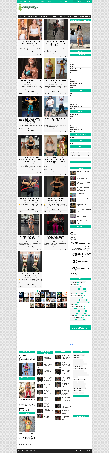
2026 (72, 229)
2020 (72, 237)
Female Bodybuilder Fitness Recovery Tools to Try (48, 410)
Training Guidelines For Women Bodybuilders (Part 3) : (55, 199)
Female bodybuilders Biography (77, 68)
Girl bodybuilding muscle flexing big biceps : (30, 81)
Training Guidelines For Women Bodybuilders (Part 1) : (55, 237)
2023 (72, 233)
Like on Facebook (75, 152)
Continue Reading (30, 52)
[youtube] (87, 1)
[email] (85, 1)
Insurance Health (74, 104)
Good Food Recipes (75, 120)
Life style (60, 1)
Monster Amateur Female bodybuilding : (81, 204)
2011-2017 (31, 450)
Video (72, 87)
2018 (72, 239)
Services (83, 383)
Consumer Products (75, 95)
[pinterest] (89, 1)
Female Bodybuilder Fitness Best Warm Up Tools (48, 399)
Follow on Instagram (76, 157)
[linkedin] (26, 410)
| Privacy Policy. (35, 450)
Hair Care (73, 102)
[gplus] (78, 1)
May (73, 275)
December (74, 242)
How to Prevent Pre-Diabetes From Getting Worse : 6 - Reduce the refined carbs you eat (83, 189)
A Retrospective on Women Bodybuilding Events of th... (80, 246)
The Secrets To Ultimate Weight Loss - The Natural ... (81, 244)
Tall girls (76, 16)
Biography (61, 16)
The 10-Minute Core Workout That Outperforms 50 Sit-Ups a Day (62, 400)
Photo (54, 1)
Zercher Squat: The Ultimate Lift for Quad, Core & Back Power (66, 406)
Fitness (67, 16)
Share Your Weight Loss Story (45, 1)
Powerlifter (73, 85)
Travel (72, 143)
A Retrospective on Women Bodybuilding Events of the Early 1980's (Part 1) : (30, 159)
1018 (44, 290)
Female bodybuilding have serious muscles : (83, 172)
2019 (72, 238)
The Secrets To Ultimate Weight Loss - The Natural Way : (30, 42)
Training (30, 16)
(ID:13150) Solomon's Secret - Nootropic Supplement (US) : (82, 215)
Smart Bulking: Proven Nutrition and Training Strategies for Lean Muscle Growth (44, 379)
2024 (72, 232)
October (74, 272)
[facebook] (76, 1)
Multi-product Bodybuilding (77, 106)
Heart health (74, 125)
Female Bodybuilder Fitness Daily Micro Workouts (47, 358)
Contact (35, 1)
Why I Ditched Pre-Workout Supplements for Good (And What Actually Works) (44, 372)
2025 (72, 230)
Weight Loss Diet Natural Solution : (55, 81)
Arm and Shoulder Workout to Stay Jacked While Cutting (66, 412)
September (74, 273)
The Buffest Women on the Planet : (83, 198)
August (74, 274)
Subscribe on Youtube (76, 155)
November (74, 270)
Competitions (74, 77)
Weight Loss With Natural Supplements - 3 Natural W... (80, 257)
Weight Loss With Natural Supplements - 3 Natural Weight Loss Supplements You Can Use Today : (55, 160)
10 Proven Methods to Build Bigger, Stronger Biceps (66, 418)
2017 (72, 241)
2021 (72, 236)
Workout (65, 1)
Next (47, 290)
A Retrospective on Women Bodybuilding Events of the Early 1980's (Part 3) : (55, 43)
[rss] (83, 1)
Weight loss (42, 16)
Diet (71, 16)
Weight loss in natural (76, 62)
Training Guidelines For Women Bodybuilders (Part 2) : (30, 237)
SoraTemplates (23, 450)
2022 (72, 234)
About (25, 1)
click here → (21, 408)
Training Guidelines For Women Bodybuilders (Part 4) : (30, 199)
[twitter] (74, 1)
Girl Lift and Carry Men (76, 74)
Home (20, 1)
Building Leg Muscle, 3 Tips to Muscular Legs (27, 356)
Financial (73, 137)
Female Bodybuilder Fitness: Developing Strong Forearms (47, 405)
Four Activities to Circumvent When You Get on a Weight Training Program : (83, 222)
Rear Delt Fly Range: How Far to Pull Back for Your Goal (48, 386)
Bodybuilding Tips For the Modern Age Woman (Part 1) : (83, 182)
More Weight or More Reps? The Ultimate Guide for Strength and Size (45, 365)
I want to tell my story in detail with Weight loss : (84, 210)
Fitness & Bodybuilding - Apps (77, 83)
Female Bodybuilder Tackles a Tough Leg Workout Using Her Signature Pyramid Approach (62, 392)
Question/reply (74, 70)
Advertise (30, 1)
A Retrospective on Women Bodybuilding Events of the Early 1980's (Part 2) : (30, 120)
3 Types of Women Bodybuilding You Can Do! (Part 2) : (30, 275)
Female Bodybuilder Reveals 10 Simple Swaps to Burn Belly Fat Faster (45, 392)
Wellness (55, 16)
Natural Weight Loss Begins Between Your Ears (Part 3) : (82, 177)
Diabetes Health (84, 16)
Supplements (73, 72)
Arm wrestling (74, 81)
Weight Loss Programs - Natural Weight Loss (55, 119)
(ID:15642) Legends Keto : (81, 193)
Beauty (72, 93)
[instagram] (81, 1)
